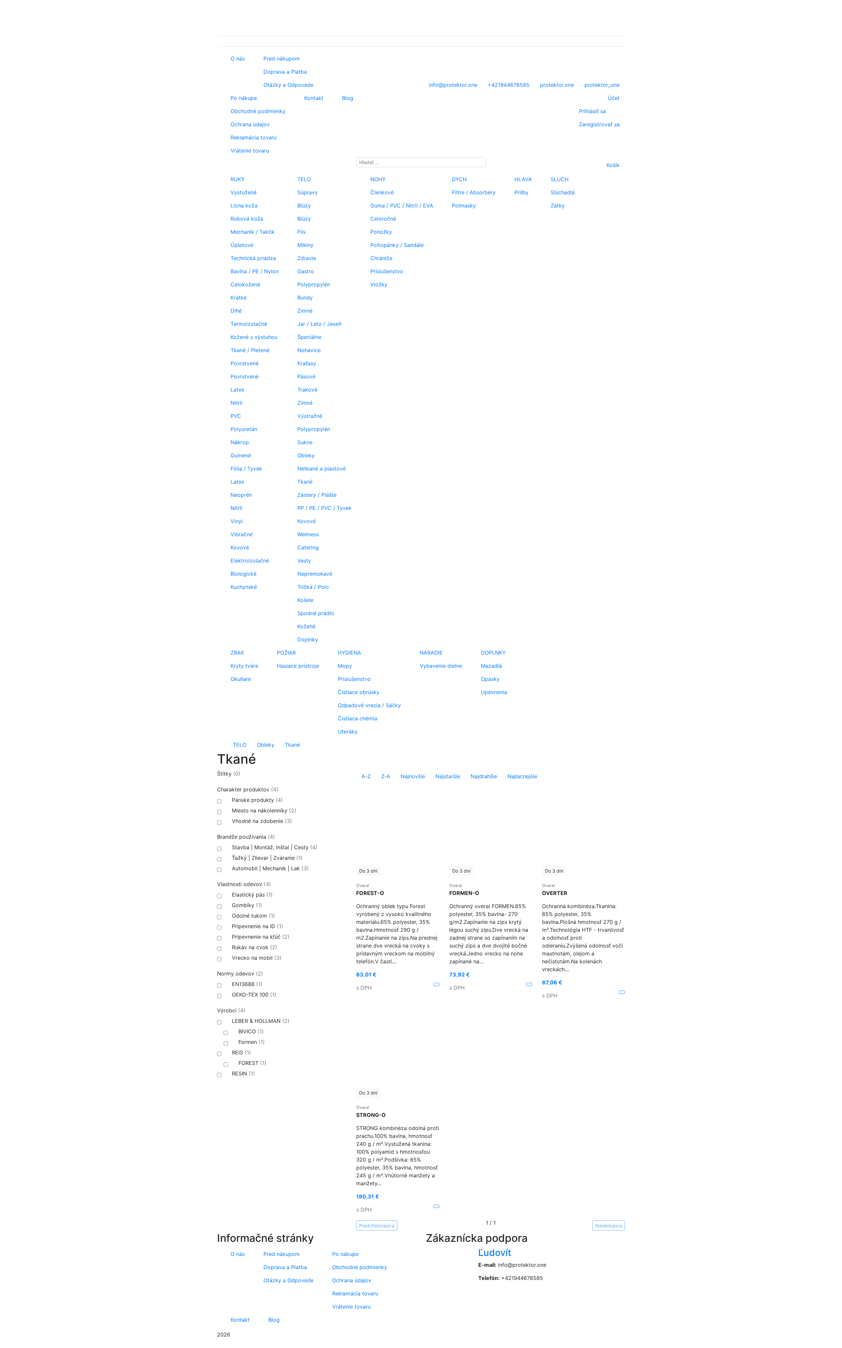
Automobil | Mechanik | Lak (269, 868)
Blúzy (303, 205)
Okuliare (240, 679)
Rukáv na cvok (253, 947)
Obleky (305, 455)
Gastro (305, 271)
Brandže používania (246, 836)
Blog (346, 98)
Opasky (489, 679)
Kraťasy (306, 363)
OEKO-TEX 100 (253, 994)
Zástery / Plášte (316, 495)
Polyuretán (243, 429)
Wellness (307, 534)
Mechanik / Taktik (252, 232)
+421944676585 (522, 1278)
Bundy (304, 297)
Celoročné (382, 218)
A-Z (366, 776)
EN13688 (246, 984)
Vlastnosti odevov (244, 884)
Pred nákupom (281, 58)
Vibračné (241, 534)
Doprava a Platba (284, 71)
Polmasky (463, 205)
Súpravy (307, 192)
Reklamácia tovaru (253, 137)
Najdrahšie (484, 776)
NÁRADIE (430, 652)
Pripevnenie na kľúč (259, 936)
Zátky (557, 205)
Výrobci (231, 1010)
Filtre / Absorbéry (473, 192)
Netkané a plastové (321, 468)
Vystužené (243, 192)
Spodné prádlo (315, 613)
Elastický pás (251, 894)
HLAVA (522, 179)
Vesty (303, 560)
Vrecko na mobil (256, 957)
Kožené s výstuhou (253, 337)
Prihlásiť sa (592, 111)
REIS (240, 1052)
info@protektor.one (522, 1265)
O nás (237, 58)
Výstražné (309, 416)
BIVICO (250, 1031)
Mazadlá (490, 665)
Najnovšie (413, 776)
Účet (614, 98)
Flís (301, 232)
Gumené (240, 455)
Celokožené (244, 284)
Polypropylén (313, 284)
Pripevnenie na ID (256, 926)
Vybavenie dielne (440, 665)
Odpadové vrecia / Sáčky (368, 705)
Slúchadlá (562, 192)
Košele (304, 600)
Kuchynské (243, 587)
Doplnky (307, 639)
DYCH (458, 179)
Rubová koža (246, 218)
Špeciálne (308, 337)
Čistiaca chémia (356, 718)
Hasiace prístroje (297, 665)
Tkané (304, 481)
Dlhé (235, 310)
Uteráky (347, 731)
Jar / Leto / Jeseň (318, 324)
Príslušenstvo (386, 271)
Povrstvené (244, 363)
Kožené (305, 626)
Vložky (378, 284)
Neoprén (240, 495)
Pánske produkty (256, 800)
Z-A (385, 776)
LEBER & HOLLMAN (259, 1021)
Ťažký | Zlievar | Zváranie (266, 858)
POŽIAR (285, 652)
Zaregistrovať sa (599, 124)
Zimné (304, 310)
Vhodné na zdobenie (261, 821)
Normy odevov (240, 973)
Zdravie (306, 258)
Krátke (238, 297)
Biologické (243, 573)
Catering (307, 547)
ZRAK (236, 652)
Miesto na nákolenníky (263, 810)
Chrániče (380, 258)
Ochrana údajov (249, 124)
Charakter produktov (247, 789)
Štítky (228, 773)
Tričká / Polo (312, 587)
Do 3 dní (368, 871)
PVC (235, 416)
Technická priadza (252, 258)
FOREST (251, 1063)
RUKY (237, 179)
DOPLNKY (492, 652)
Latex (236, 389)
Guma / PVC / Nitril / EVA (401, 205)
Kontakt (313, 98)
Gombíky (246, 905)
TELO (303, 179)
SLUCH (559, 179)
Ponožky (380, 232)
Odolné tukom (252, 915)
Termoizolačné (248, 324)
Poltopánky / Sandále (396, 245)
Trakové (306, 389)
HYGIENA (348, 652)
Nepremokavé (314, 573)
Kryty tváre (243, 665)
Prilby (521, 192)
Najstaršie (447, 776)
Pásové (305, 376)
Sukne (304, 442)
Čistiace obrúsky (358, 692)
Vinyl (236, 521)
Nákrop (239, 442)
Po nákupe (243, 98)
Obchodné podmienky (257, 111)
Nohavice (308, 350)
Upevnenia (493, 692)
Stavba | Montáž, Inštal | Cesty (273, 847)
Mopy (344, 665)
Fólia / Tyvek (245, 468)
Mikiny (304, 245)
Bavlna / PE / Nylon (254, 271)
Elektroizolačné (249, 560)
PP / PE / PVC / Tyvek (324, 508)
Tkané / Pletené (249, 350)
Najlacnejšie (522, 776)
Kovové (239, 547)
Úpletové (241, 245)
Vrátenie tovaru (249, 150)
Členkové (381, 192)
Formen (251, 1042)
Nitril (235, 402)
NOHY (377, 179)
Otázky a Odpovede (287, 85)
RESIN (242, 1073)
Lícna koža (243, 205)
